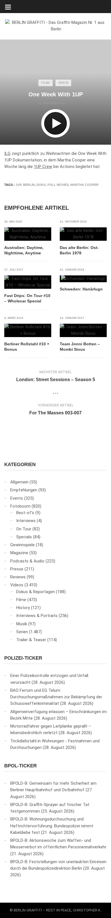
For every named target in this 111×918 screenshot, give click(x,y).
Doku (41, 184)
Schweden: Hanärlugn (81, 289)
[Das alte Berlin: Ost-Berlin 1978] (83, 234)
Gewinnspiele (22, 544)
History (23, 607)
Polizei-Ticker (23, 658)
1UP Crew (43, 166)
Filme (45, 82)
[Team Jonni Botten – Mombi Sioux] (83, 330)
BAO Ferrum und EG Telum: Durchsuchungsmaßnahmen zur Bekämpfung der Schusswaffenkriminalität (56, 697)
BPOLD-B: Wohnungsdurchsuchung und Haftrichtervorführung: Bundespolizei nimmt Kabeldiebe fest (51, 826)
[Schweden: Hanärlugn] (83, 278)
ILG (7, 153)
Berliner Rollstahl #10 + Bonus (26, 347)
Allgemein (19, 482)
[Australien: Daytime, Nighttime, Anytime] (27, 234)
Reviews (18, 577)
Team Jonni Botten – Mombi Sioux (80, 347)
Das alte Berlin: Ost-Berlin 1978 (79, 250)
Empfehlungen (23, 490)
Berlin (29, 184)
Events (16, 498)
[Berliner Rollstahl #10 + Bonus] (27, 330)
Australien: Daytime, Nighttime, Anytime (24, 250)
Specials (24, 536)
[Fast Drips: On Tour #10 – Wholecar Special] (27, 282)
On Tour (23, 528)
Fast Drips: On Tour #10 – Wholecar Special (27, 298)
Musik (21, 623)
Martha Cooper (84, 184)
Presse (16, 569)
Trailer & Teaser (31, 639)
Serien (22, 631)
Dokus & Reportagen (35, 591)
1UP (18, 184)
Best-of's (25, 512)
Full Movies (58, 184)
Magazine (19, 552)
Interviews (26, 520)
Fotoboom (20, 506)
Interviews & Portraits (36, 615)
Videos (63, 82)
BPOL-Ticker (20, 766)
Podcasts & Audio (27, 561)
